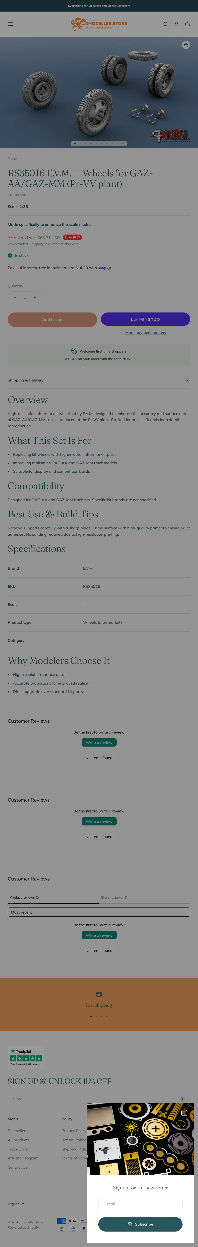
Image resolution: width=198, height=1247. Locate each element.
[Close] (184, 1113)
